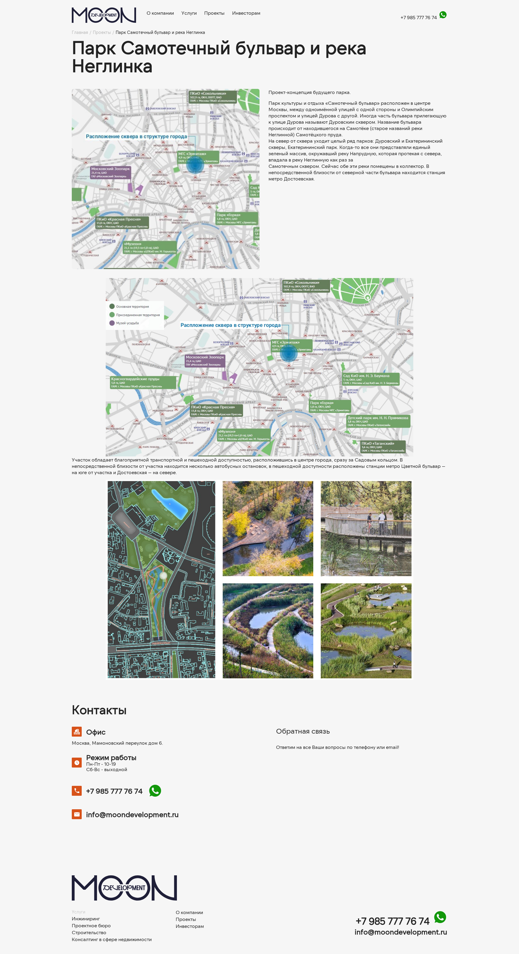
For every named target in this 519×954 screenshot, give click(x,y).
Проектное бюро (91, 925)
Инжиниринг (86, 918)
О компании (160, 13)
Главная (80, 32)
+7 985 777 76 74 (419, 17)
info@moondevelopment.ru (132, 814)
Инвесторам (246, 13)
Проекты (214, 13)
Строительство (89, 932)
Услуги (189, 13)
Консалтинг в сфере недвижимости (112, 939)
